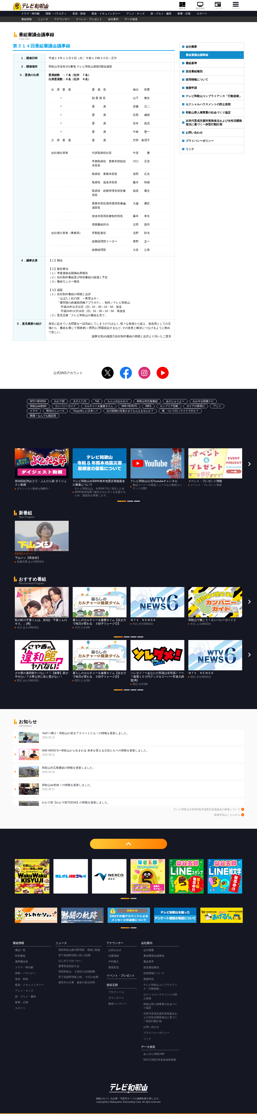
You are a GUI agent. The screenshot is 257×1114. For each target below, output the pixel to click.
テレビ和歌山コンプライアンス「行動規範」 (214, 96)
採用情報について (197, 79)
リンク (190, 149)
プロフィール (116, 992)
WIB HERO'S (129, 406)
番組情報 (200, 8)
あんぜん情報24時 (153, 1054)
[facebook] (126, 373)
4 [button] (140, 637)
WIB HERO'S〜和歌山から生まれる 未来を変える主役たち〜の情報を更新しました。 (95, 752)
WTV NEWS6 (38, 401)
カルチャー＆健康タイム (98, 406)
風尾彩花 (113, 967)
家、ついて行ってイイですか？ (180, 411)
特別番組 (20, 955)
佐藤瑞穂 (113, 955)
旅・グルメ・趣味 (161, 13)
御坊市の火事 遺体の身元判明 (76, 982)
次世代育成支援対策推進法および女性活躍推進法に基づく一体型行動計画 (214, 122)
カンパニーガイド (65, 406)
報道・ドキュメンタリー (106, 13)
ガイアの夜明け (196, 406)
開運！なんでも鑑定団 (43, 415)
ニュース (217, 8)
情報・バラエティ (56, 13)
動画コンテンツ (117, 1003)
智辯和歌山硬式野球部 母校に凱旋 (79, 950)
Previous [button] (8, 464)
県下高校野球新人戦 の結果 (74, 955)
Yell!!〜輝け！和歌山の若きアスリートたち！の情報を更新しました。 (86, 735)
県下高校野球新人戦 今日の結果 (78, 977)
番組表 (182, 8)
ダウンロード (116, 998)
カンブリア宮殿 (169, 406)
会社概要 (191, 46)
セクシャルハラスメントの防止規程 (208, 104)
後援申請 (191, 87)
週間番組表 (21, 961)
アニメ (217, 406)
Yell (97, 401)
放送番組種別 (194, 71)
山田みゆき (114, 950)
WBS (148, 406)
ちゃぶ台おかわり (117, 401)
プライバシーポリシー (200, 140)
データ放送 (131, 19)
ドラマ (34, 411)
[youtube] (163, 373)
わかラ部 (59, 401)
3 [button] (137, 502)
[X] (108, 373)
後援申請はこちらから (227, 814)
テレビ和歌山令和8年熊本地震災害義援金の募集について (206, 809)
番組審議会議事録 (197, 54)
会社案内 (113, 19)
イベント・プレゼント (89, 19)
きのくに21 (79, 401)
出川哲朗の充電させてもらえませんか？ (130, 411)
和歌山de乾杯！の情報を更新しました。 (67, 787)
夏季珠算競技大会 (68, 966)
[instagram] (144, 373)
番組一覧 (20, 950)
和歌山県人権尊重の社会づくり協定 (208, 112)
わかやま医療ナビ (203, 401)
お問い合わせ (194, 132)
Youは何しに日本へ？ (85, 411)
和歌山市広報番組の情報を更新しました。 (68, 770)
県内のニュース (55, 411)
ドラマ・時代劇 (30, 13)
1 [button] (121, 502)
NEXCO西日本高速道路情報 (159, 1059)
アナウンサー (62, 19)
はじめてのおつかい (70, 960)
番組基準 (191, 63)
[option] (42, 469)
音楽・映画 (79, 13)
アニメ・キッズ (135, 13)
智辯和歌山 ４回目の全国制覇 (76, 971)
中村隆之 (113, 961)
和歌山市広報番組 (147, 401)
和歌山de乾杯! (38, 406)
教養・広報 (184, 13)
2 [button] (130, 502)
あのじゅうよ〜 (175, 401)
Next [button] (249, 464)
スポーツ (202, 13)
